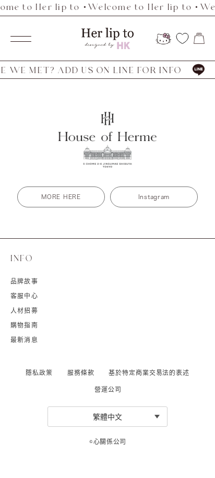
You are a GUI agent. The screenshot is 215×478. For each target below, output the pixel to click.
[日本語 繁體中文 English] (107, 416)
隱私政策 (39, 372)
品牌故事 (24, 281)
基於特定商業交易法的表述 (149, 372)
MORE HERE (60, 197)
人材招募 (24, 310)
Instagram (154, 197)
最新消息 (24, 339)
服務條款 (80, 372)
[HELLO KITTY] (163, 38)
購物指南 (24, 325)
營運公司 (107, 389)
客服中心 (24, 296)
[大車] (199, 38)
